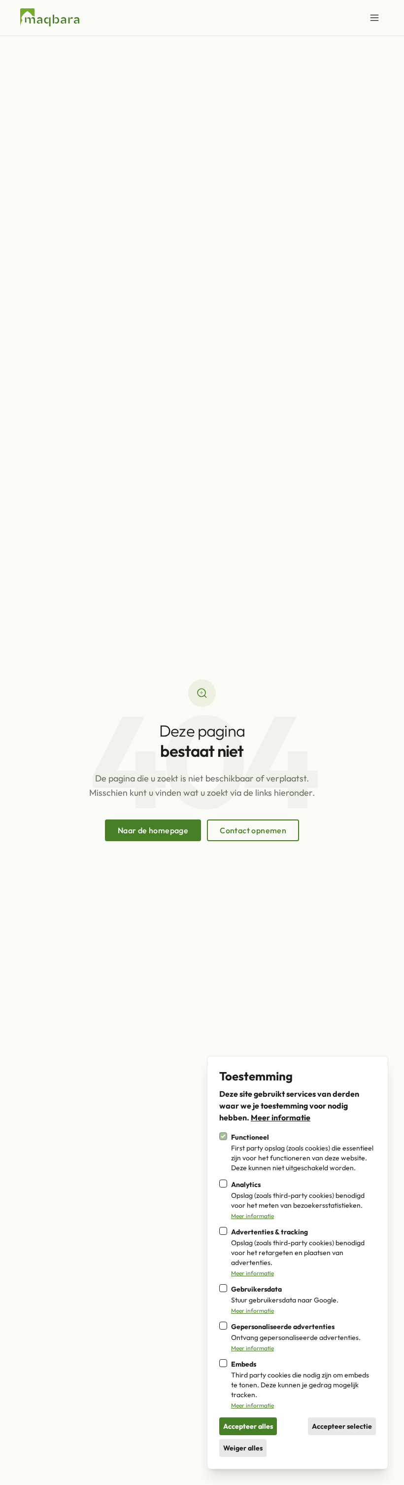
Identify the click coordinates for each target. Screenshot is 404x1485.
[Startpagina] (49, 17)
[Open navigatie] (374, 17)
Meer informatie (280, 1117)
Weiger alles (243, 1448)
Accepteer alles (248, 1426)
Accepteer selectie (342, 1426)
